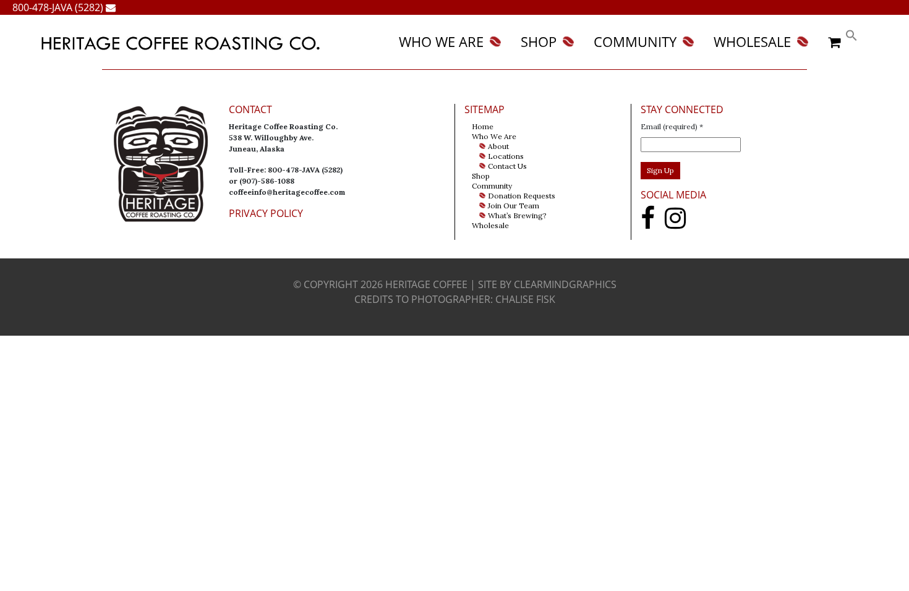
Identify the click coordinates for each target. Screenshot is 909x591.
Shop (539, 42)
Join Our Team (513, 205)
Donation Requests (521, 195)
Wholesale (752, 42)
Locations (506, 156)
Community (635, 42)
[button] (851, 34)
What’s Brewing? (517, 215)
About (498, 146)
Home (482, 126)
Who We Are (441, 42)
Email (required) (672, 126)
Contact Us (507, 166)
